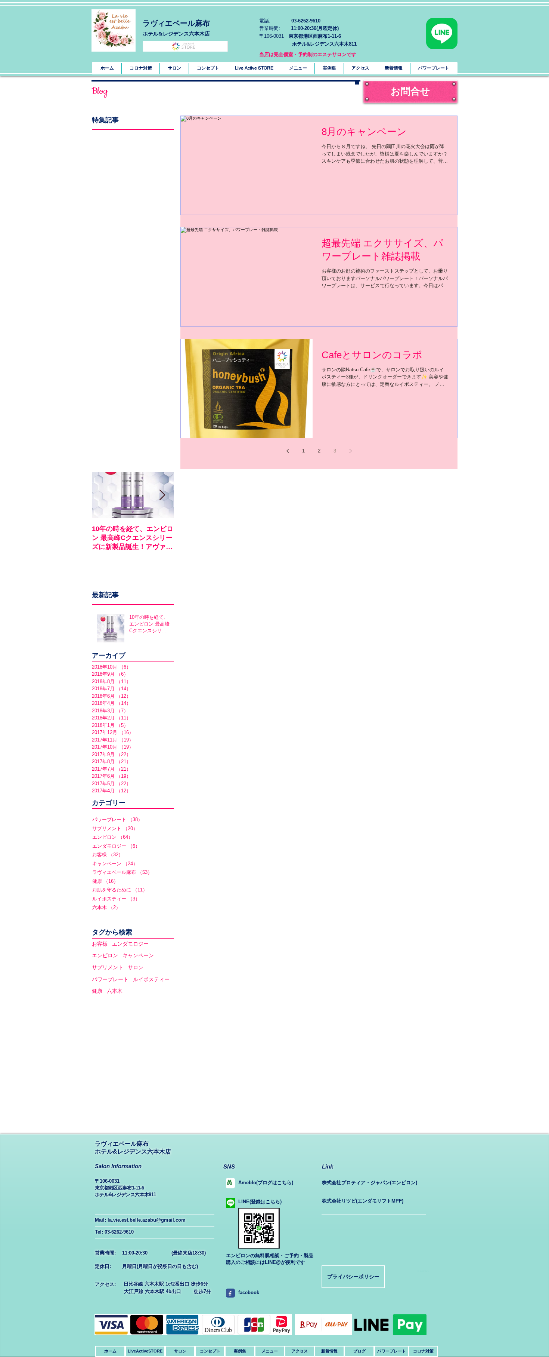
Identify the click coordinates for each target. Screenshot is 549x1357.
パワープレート (110, 979)
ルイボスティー (151, 979)
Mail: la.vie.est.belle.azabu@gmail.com (140, 1220)
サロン (135, 967)
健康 (97, 991)
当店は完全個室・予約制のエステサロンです (307, 54)
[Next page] (350, 451)
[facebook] (229, 1293)
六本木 (114, 991)
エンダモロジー (130, 944)
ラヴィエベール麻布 (176, 23)
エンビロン (105, 955)
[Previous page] (287, 451)
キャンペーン (138, 955)
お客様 (100, 944)
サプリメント (107, 967)
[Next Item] (162, 495)
